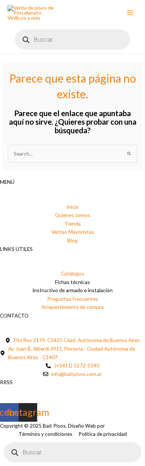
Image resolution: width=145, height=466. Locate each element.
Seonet (114, 425)
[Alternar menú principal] (130, 13)
